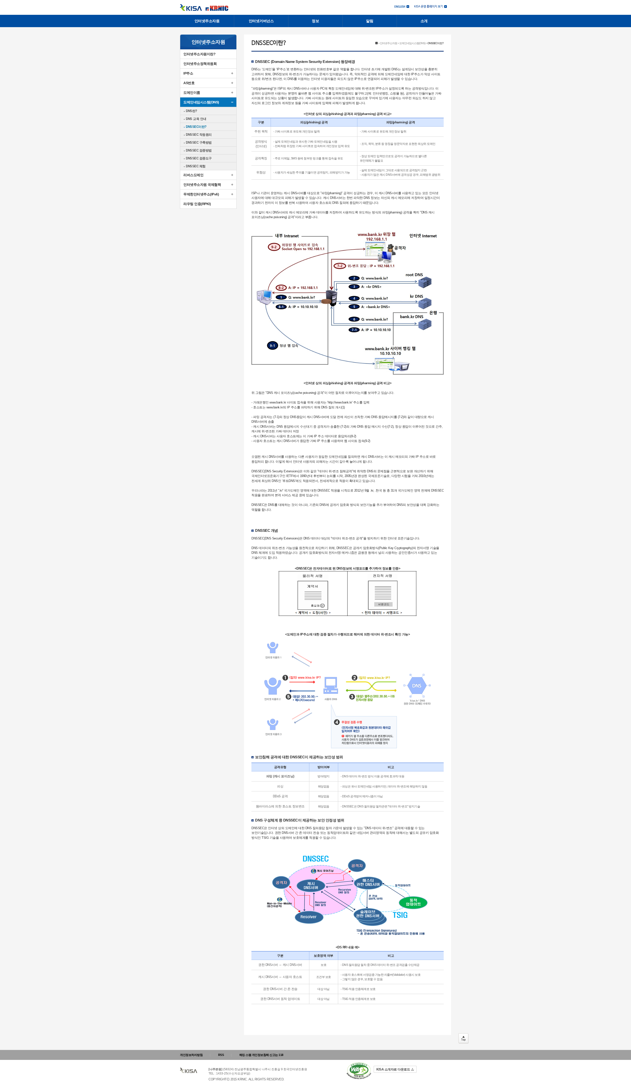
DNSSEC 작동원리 (199, 134)
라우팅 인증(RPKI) (197, 204)
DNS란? (191, 111)
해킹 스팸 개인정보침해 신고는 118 (261, 1055)
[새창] (359, 1070)
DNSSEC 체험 (196, 166)
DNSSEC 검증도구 (199, 158)
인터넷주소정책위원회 (200, 64)
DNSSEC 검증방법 (199, 150)
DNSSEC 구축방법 (199, 142)
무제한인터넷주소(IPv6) (201, 194)
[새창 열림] (430, 6)
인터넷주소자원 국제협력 (202, 185)
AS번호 (188, 83)
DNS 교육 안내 (196, 119)
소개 (424, 21)
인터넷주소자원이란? (199, 54)
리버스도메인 (193, 175)
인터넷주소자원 (207, 21)
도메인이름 (191, 93)
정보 (315, 21)
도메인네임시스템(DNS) (201, 102)
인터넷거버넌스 (261, 21)
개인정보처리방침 (191, 1055)
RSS (221, 1055)
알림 (369, 21)
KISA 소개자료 (393, 1069)
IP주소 (188, 73)
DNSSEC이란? (196, 127)
